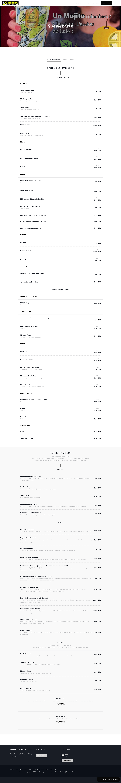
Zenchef (53, 770)
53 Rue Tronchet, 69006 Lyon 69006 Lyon (22, 754)
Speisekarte (77, 3)
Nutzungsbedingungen (26, 772)
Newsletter (67, 760)
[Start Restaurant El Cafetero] (10, 3)
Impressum (15, 772)
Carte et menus (68, 59)
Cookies (63, 772)
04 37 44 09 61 (14, 757)
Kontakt (96, 3)
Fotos (87, 3)
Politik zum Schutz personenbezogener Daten (46, 772)
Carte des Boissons (53, 59)
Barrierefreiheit (70, 772)
